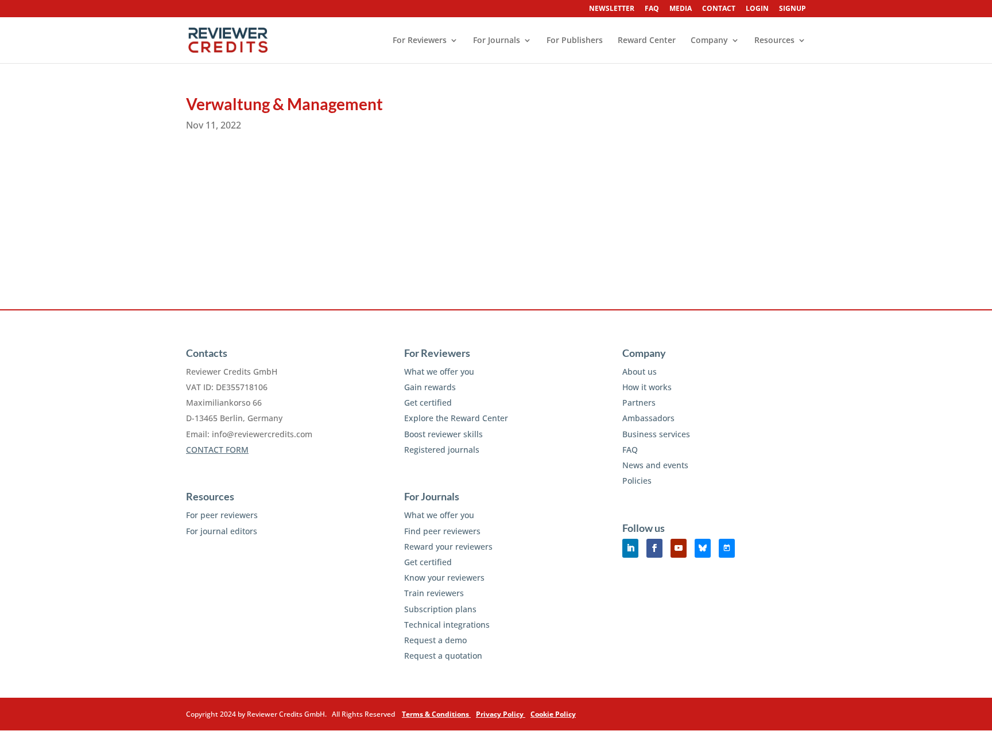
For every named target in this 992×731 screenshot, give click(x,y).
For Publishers (575, 40)
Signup (792, 9)
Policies (637, 480)
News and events (655, 465)
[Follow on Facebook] (654, 548)
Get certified (428, 402)
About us (639, 371)
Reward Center (647, 40)
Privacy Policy (500, 714)
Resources (774, 40)
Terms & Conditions (436, 714)
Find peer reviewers (442, 531)
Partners (639, 402)
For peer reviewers (222, 515)
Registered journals (441, 449)
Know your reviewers (444, 577)
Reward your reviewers (448, 546)
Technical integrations (447, 624)
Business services (656, 434)
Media (680, 9)
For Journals (496, 40)
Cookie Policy (553, 714)
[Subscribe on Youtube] (679, 548)
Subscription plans (440, 609)
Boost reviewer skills (443, 434)
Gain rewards (430, 387)
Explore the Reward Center (456, 418)
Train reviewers (434, 593)
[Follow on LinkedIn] (630, 548)
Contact (718, 9)
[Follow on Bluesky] (703, 548)
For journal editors (221, 531)
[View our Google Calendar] (727, 548)
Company (709, 40)
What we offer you (439, 371)
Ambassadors (648, 418)
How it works (647, 387)
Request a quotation (443, 655)
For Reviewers (420, 40)
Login (757, 9)
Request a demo (435, 640)
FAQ (652, 9)
